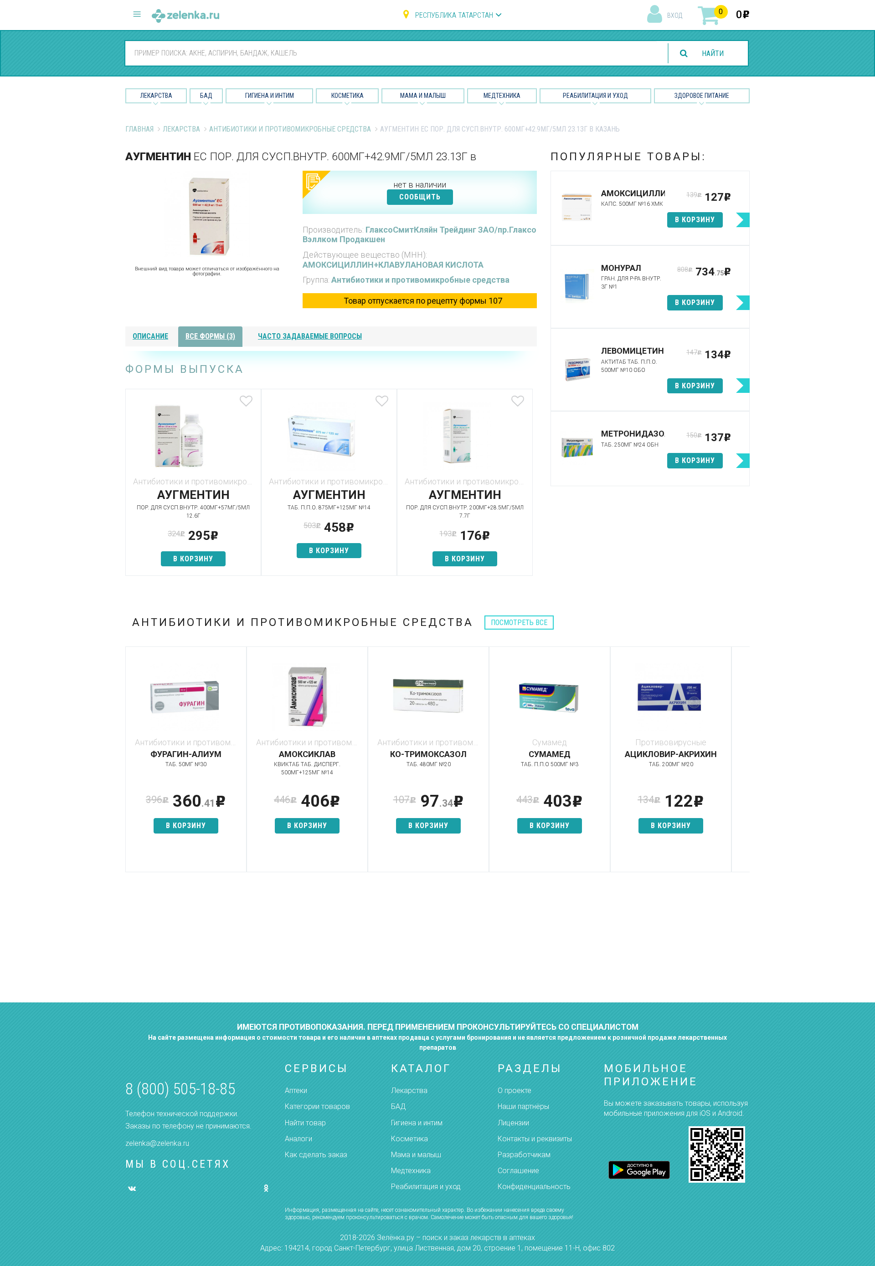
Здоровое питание (701, 95)
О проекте (514, 1090)
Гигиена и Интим (269, 95)
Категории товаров (317, 1106)
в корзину (193, 558)
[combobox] (391, 53)
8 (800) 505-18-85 (180, 1089)
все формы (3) (210, 336)
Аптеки (296, 1090)
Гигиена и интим (417, 1123)
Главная (139, 129)
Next (743, 764)
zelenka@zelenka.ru (157, 1143)
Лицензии (513, 1123)
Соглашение (518, 1170)
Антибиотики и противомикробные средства (290, 129)
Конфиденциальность (534, 1186)
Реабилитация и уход (595, 95)
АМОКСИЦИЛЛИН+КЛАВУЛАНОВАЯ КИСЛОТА (393, 264)
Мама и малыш (423, 95)
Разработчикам (524, 1154)
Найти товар (305, 1123)
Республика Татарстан (454, 15)
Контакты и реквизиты (535, 1138)
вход (674, 15)
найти (713, 53)
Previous (132, 764)
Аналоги (298, 1138)
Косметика (347, 95)
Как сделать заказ (316, 1154)
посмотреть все (519, 622)
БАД (206, 95)
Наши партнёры (523, 1106)
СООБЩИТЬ (420, 197)
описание (150, 336)
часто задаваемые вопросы (310, 336)
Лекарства (156, 95)
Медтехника (502, 95)
